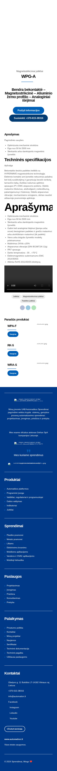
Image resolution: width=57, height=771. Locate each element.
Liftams (10, 543)
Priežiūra (11, 594)
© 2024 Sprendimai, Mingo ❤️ (18, 761)
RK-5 (10, 345)
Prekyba (10, 602)
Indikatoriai (12, 505)
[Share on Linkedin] (28, 307)
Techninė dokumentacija (18, 648)
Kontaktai (11, 632)
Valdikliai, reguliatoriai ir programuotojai (25, 497)
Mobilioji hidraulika (15, 560)
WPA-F (11, 325)
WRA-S (12, 364)
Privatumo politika (15, 628)
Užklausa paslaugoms (17, 657)
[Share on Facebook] (22, 307)
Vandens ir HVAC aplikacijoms (20, 556)
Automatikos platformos (17, 489)
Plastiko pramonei (15, 535)
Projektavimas (13, 585)
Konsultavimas (13, 598)
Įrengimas (11, 590)
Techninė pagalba (15, 653)
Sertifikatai (11, 644)
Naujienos (11, 640)
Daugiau (13, 334)
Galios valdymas (14, 501)
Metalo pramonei (14, 539)
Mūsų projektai (13, 636)
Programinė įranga (15, 493)
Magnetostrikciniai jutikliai (29, 71)
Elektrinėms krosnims (16, 547)
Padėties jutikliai (28, 301)
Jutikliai (16, 296)
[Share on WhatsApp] (33, 307)
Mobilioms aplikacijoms (17, 552)
